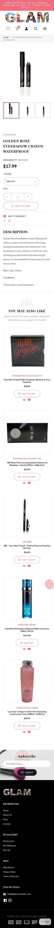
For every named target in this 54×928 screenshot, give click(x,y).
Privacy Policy (9, 872)
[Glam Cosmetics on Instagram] (9, 221)
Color (7, 174)
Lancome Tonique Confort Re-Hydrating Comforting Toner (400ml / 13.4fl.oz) (27, 712)
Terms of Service (11, 876)
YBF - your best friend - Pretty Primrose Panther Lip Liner (27, 546)
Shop (5, 819)
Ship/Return (8, 867)
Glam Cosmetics (22, 916)
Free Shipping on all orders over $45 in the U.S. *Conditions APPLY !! (27, 5)
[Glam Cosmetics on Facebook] (4, 221)
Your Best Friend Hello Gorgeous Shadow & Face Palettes (27, 380)
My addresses (9, 845)
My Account (8, 841)
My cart (6, 850)
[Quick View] (24, 400)
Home (5, 37)
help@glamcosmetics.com (19, 894)
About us (7, 815)
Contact (7, 824)
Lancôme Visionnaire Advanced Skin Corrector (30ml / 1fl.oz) (27, 629)
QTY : (5, 188)
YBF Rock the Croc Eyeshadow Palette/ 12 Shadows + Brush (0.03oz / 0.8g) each (27, 463)
